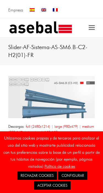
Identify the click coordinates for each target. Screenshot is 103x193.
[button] (92, 28)
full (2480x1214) (38, 126)
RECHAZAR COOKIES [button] (37, 175)
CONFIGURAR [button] (73, 175)
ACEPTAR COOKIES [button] (52, 185)
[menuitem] (32, 10)
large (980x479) (66, 126)
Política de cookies (59, 166)
